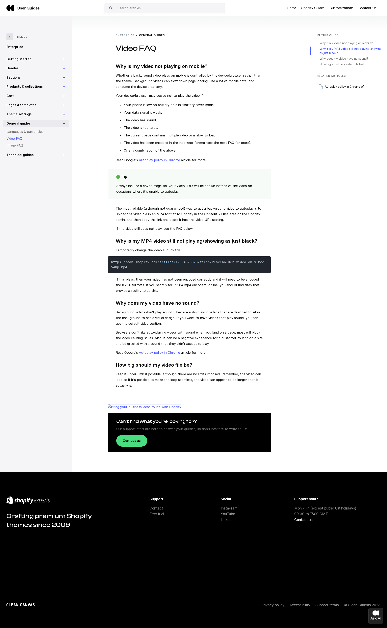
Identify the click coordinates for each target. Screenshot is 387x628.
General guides (152, 35)
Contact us (132, 441)
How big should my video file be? (342, 64)
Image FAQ (14, 145)
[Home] (23, 8)
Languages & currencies (24, 132)
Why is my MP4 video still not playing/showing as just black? (351, 51)
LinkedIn (228, 520)
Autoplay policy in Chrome (159, 160)
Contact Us (368, 8)
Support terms (327, 605)
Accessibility (299, 605)
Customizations (342, 8)
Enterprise (14, 47)
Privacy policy (272, 605)
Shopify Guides (313, 8)
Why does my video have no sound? (344, 58)
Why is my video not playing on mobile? (346, 43)
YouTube (228, 514)
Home (291, 8)
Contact (156, 508)
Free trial (157, 514)
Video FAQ (14, 138)
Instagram (229, 508)
